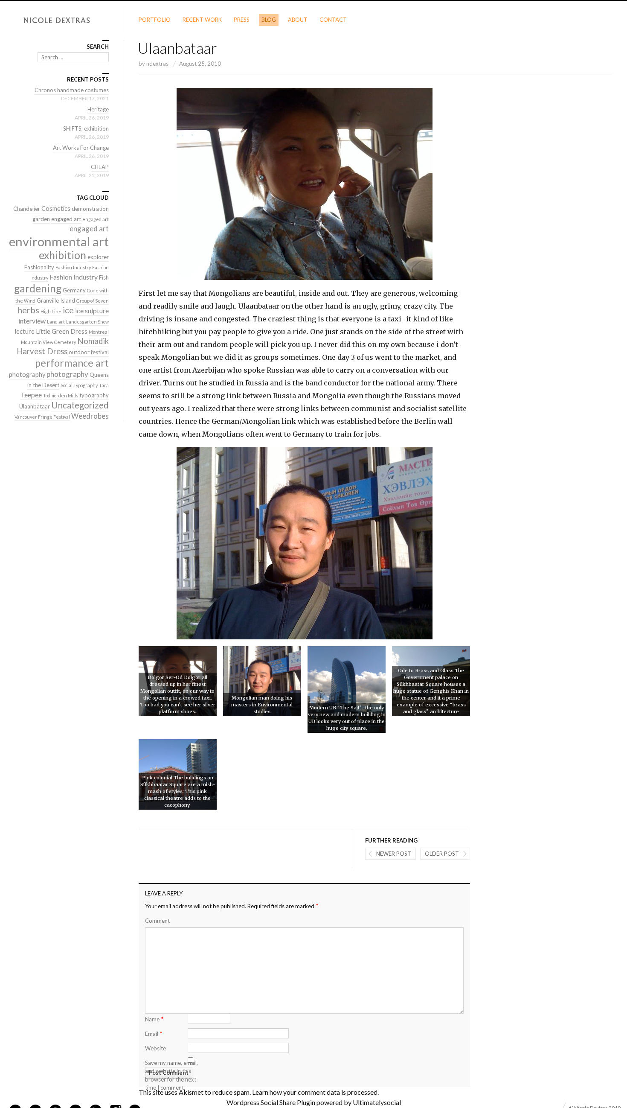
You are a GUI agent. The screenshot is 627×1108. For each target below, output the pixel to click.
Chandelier (26, 208)
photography (27, 374)
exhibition (62, 255)
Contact (333, 19)
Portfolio (155, 19)
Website (155, 1048)
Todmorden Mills (60, 395)
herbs (28, 310)
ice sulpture (92, 310)
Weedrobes (90, 415)
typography (94, 395)
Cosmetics (55, 208)
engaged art (66, 219)
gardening (37, 288)
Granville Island (56, 300)
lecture (25, 331)
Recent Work (202, 19)
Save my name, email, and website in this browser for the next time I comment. (171, 1075)
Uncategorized (80, 405)
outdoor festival (89, 352)
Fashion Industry (73, 267)
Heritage (98, 109)
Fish (104, 277)
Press (242, 19)
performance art (72, 363)
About (298, 19)
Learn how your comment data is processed (314, 1092)
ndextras (157, 63)
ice (68, 310)
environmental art (59, 241)
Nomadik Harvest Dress (63, 346)
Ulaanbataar (34, 406)
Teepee (31, 395)
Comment (157, 920)
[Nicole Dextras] (61, 20)
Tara (104, 385)
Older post (442, 853)
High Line (51, 311)
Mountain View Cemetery (48, 342)
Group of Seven (92, 300)
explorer (98, 257)
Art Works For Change (81, 147)
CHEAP (100, 166)
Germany (74, 290)
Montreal (99, 332)
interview (32, 321)
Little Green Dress (61, 331)
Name (154, 1019)
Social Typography (79, 385)
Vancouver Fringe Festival (42, 417)
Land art (56, 321)
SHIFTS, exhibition (86, 128)
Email (154, 1033)
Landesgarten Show (87, 321)
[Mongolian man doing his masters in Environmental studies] (262, 681)
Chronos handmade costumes (72, 90)
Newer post (393, 853)
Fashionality (39, 267)
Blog (268, 19)
